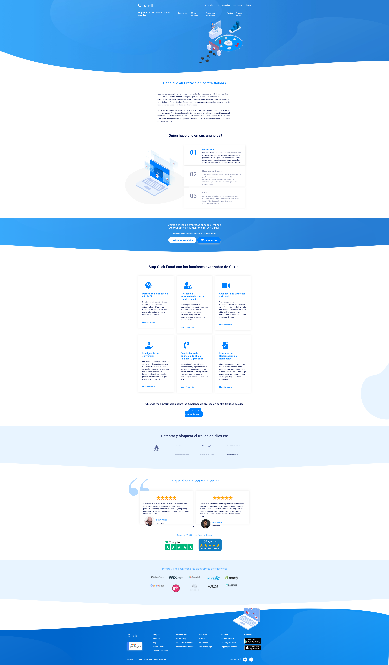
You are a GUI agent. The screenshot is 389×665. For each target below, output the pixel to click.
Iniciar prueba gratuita (182, 240)
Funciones (182, 13)
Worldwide (234, 659)
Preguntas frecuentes (210, 14)
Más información (209, 240)
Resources (237, 5)
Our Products (210, 5)
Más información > (149, 322)
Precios (230, 13)
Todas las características (193, 412)
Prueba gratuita (239, 14)
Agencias (226, 5)
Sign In (248, 5)
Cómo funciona (194, 14)
